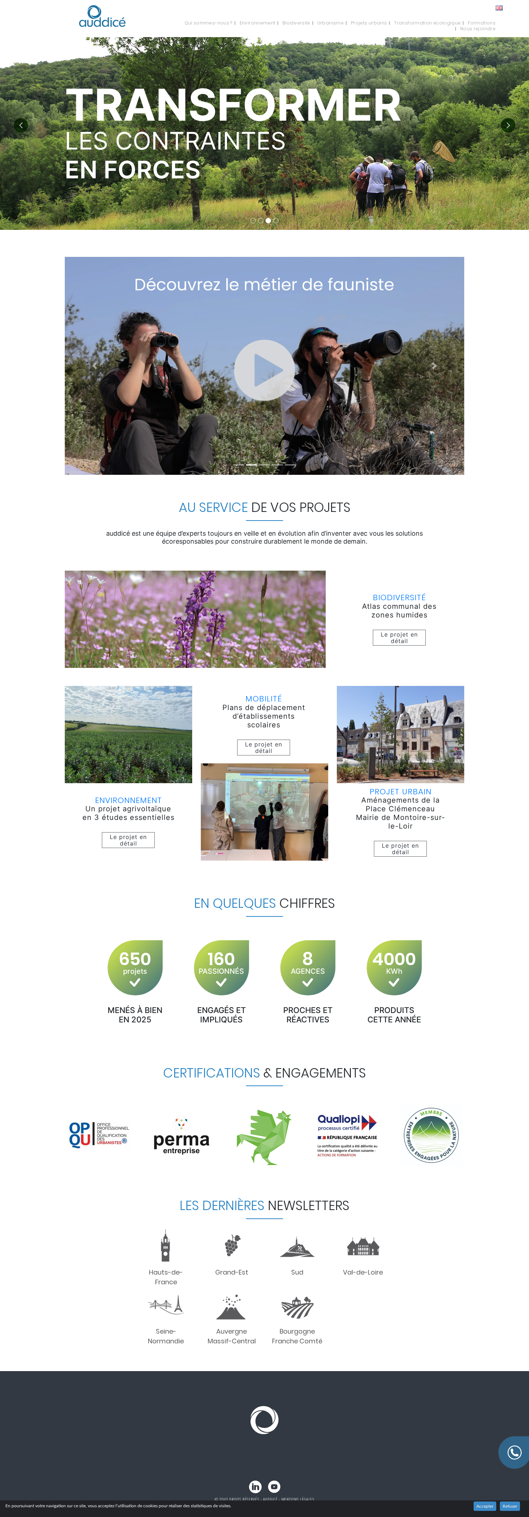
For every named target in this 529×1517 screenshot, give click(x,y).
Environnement (258, 23)
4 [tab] (276, 220)
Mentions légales (298, 1499)
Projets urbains (369, 23)
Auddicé (270, 1499)
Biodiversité (296, 23)
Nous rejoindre (478, 29)
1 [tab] (253, 220)
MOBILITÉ (263, 698)
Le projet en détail (399, 637)
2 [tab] (260, 220)
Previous (21, 125)
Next (508, 125)
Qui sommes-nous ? (208, 23)
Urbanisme (330, 23)
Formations (482, 23)
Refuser (510, 1506)
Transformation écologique (427, 23)
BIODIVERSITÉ (399, 597)
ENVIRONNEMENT (128, 800)
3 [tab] (268, 220)
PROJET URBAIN (400, 791)
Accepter (484, 1506)
